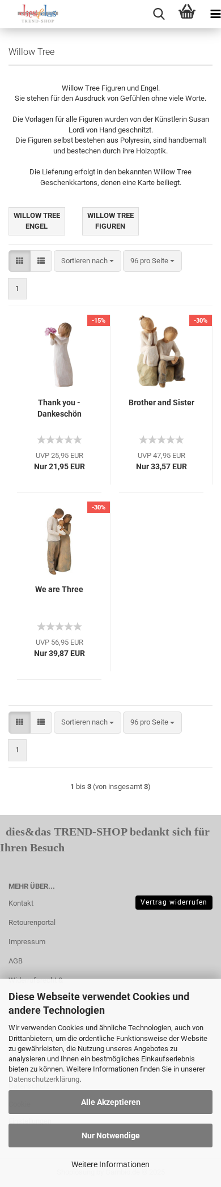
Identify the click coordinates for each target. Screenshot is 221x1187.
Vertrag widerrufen (174, 902)
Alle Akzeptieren (111, 1102)
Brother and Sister (161, 402)
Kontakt (20, 903)
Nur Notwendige (111, 1135)
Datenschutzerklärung (43, 1079)
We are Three (59, 589)
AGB (15, 961)
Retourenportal (32, 922)
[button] (19, 261)
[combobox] (87, 261)
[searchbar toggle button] (158, 14)
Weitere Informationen (110, 1164)
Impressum (26, 941)
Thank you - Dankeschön (59, 408)
